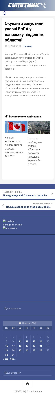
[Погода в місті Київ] (27, 221)
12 (27, 341)
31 (13, 355)
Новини (28, 46)
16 (6, 346)
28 (41, 350)
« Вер (5, 359)
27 (34, 350)
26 (27, 350)
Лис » (12, 359)
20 (34, 346)
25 (20, 350)
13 (34, 341)
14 (41, 341)
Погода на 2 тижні (12, 224)
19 (27, 346)
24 (13, 350)
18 (20, 346)
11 (20, 341)
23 (6, 350)
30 (6, 355)
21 (41, 346)
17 (13, 346)
